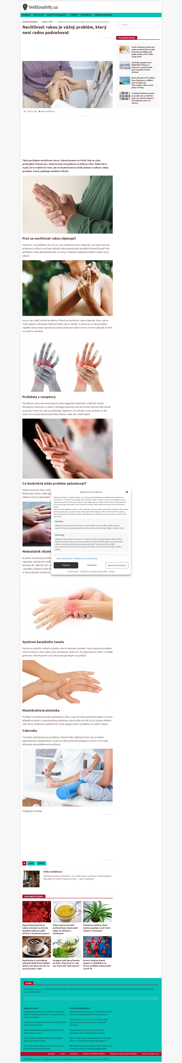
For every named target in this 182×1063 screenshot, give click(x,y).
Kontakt (111, 571)
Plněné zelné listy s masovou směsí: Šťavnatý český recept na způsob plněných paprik (44, 1047)
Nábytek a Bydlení (103, 15)
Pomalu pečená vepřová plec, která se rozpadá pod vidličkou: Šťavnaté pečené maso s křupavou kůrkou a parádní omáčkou (44, 1014)
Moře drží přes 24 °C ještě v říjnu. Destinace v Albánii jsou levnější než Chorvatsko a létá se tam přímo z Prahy (143, 82)
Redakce (51, 1054)
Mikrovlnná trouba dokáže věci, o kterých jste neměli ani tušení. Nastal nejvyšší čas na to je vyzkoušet (90, 1013)
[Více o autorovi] (86, 879)
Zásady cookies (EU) (150, 1054)
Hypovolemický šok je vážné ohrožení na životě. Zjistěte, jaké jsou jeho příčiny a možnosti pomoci (35, 929)
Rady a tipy (38, 15)
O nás (62, 1054)
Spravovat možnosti (117, 565)
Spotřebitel (86, 15)
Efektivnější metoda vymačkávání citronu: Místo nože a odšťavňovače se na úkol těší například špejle (91, 1047)
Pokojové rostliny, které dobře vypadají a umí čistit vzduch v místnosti (96, 928)
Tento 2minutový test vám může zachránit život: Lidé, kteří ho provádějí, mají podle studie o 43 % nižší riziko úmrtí (143, 52)
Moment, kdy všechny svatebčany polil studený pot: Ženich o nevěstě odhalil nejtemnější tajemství (90, 1039)
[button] (127, 492)
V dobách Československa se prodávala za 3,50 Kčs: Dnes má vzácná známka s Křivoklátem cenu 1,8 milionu (143, 98)
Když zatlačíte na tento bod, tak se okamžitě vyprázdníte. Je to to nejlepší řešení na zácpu (87, 1031)
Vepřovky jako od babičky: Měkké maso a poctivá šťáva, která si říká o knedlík (43, 1039)
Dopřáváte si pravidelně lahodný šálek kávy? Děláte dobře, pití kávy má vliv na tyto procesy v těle (36, 964)
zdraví (41, 863)
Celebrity (26, 15)
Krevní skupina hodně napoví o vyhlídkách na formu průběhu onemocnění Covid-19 (97, 964)
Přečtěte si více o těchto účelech (86, 558)
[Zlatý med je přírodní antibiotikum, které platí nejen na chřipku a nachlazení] (67, 911)
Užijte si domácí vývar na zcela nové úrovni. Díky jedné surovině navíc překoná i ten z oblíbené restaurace (89, 1022)
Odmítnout (91, 565)
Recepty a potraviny (56, 15)
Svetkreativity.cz (62, 989)
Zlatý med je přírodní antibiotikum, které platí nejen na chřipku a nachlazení (65, 929)
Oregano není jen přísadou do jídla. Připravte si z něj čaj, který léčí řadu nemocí (66, 963)
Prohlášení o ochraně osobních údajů (94, 571)
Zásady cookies (73, 571)
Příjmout (66, 565)
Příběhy (74, 15)
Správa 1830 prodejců (64, 558)
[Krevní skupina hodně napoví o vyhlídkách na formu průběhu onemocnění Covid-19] (97, 947)
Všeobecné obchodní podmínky (123, 1054)
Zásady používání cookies (94, 1054)
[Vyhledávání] (137, 25)
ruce (31, 863)
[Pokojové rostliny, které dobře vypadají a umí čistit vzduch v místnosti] (97, 911)
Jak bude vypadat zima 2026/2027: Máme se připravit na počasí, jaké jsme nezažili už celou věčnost (142, 67)
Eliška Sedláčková (52, 871)
